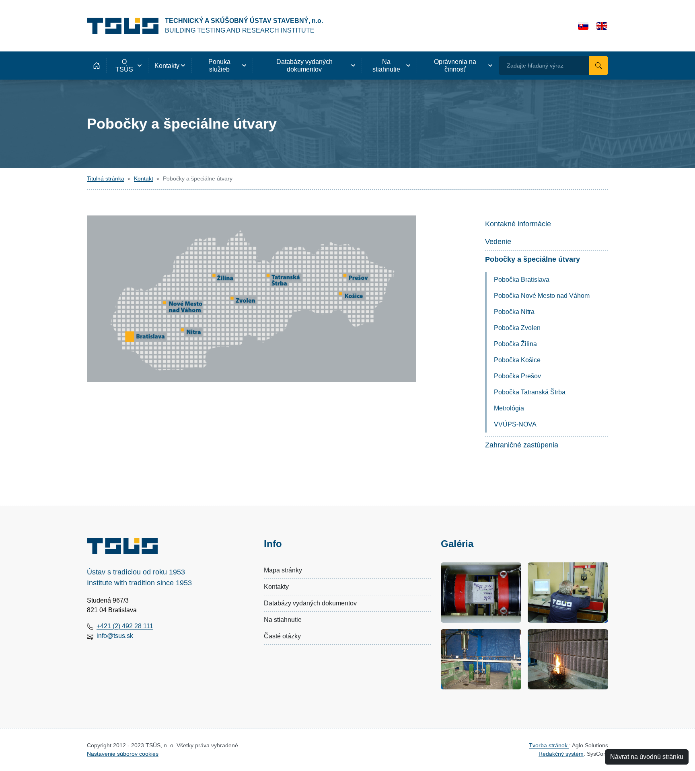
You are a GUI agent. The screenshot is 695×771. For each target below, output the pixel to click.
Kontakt (143, 178)
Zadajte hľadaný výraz (535, 65)
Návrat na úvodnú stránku (646, 756)
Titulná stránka (105, 178)
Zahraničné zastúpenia (521, 445)
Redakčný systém (561, 753)
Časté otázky (282, 636)
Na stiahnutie (283, 619)
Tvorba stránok (549, 745)
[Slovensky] (583, 26)
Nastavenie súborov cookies (122, 753)
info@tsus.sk (115, 635)
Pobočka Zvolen (517, 327)
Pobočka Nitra (514, 311)
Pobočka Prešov (517, 376)
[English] (602, 26)
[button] (127, 65)
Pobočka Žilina (515, 343)
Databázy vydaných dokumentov (310, 603)
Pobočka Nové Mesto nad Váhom (542, 295)
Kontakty (276, 586)
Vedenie (498, 242)
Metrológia (509, 408)
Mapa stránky (283, 570)
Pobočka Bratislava (521, 279)
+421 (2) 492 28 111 (125, 626)
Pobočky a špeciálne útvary (532, 259)
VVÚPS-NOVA (515, 424)
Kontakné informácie (518, 224)
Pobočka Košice (517, 360)
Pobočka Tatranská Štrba (529, 392)
